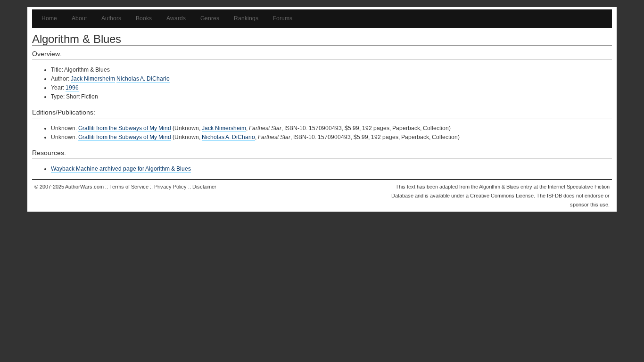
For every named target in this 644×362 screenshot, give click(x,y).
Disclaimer (204, 186)
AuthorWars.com (84, 186)
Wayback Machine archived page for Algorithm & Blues (121, 168)
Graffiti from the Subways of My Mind (124, 128)
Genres (209, 18)
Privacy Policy (170, 186)
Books (144, 18)
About (79, 18)
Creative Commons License (502, 195)
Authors (111, 18)
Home (49, 18)
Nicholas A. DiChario (143, 78)
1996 (72, 87)
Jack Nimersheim (93, 78)
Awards (176, 18)
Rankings (246, 18)
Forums (282, 18)
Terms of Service (129, 186)
